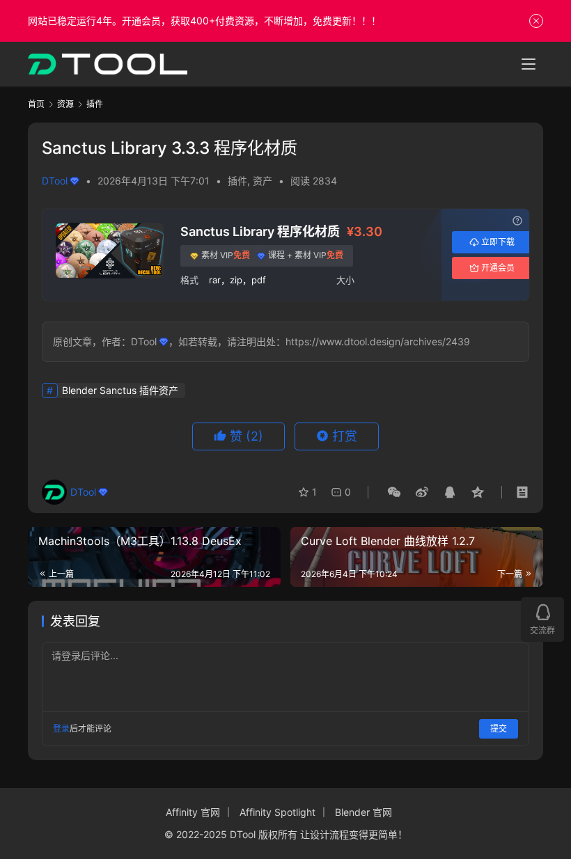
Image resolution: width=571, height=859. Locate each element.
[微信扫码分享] (394, 492)
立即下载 (498, 242)
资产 (262, 181)
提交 (498, 728)
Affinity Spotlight (277, 812)
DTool (55, 181)
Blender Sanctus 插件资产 (120, 390)
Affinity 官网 (193, 812)
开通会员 (498, 267)
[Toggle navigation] (528, 64)
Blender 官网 (363, 812)
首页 (36, 104)
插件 (237, 181)
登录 (61, 728)
